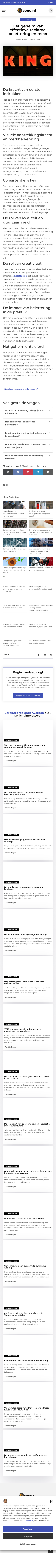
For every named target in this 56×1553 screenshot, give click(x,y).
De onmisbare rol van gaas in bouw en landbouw (23, 888)
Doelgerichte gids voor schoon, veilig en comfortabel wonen (12, 643)
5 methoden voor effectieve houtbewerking (26, 1360)
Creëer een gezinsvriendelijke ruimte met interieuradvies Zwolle (15, 570)
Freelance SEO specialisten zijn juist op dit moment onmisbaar (14, 588)
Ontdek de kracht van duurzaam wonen (24, 1218)
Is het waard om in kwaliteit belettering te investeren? (28, 434)
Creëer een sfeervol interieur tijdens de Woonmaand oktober (23, 1314)
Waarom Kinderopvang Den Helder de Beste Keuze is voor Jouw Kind (26, 1409)
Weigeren (28, 1536)
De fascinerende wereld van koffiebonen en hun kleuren (26, 1456)
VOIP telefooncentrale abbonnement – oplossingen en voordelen (23, 1030)
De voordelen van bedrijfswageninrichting (25, 934)
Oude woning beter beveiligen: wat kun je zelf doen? (39, 513)
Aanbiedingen (28, 20)
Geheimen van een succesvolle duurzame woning (25, 1267)
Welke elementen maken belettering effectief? (28, 457)
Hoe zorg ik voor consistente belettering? (28, 423)
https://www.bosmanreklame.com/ (20, 389)
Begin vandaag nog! (28, 672)
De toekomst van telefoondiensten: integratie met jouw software (27, 1125)
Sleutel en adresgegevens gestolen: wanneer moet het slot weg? (40, 532)
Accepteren (28, 1529)
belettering (20, 276)
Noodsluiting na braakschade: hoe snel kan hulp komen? (13, 513)
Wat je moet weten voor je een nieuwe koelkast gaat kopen (23, 793)
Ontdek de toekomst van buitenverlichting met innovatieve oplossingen (28, 1172)
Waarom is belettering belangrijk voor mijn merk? (28, 412)
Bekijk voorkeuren (28, 1544)
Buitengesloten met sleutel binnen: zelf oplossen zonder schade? (14, 532)
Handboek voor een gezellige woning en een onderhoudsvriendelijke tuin (41, 607)
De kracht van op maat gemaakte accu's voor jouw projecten (27, 1077)
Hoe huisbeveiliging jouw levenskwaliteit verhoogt (24, 841)
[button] (52, 1501)
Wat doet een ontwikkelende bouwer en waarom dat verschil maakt (40, 551)
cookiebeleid (28, 1520)
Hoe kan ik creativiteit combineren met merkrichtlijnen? (28, 446)
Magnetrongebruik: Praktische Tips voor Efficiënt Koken (24, 983)
